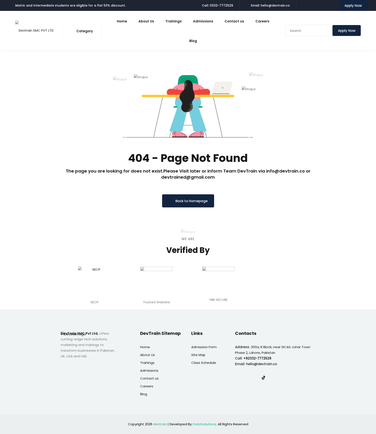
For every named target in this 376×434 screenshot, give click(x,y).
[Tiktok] (263, 377)
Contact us (234, 21)
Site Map (198, 355)
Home (122, 21)
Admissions (203, 21)
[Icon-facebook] (237, 377)
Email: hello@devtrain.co (270, 5)
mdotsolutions (204, 424)
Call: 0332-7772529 (217, 5)
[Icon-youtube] (272, 377)
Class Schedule (203, 362)
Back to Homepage (191, 201)
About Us (146, 21)
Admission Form (204, 347)
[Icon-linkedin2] (246, 377)
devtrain (160, 424)
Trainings (173, 21)
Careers (262, 21)
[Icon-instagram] (254, 377)
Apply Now (353, 5)
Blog (193, 41)
